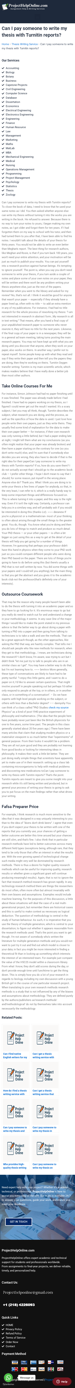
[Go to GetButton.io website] (8, 1384)
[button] (37, 17)
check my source (59, 707)
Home (5, 44)
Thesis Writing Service (25, 44)
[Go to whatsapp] (8, 1377)
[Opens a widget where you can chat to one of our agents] (62, 1381)
